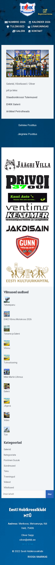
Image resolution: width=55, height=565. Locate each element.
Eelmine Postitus (27, 125)
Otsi (49, 494)
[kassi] (27, 197)
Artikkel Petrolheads (18, 111)
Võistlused (21, 84)
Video (6, 420)
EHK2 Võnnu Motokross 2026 (18, 319)
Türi (6, 434)
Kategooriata (10, 455)
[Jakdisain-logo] (27, 229)
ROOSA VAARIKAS (37, 557)
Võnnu (7, 348)
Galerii (7, 391)
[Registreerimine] (45, 11)
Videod (7, 482)
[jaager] (27, 164)
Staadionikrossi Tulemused (21, 97)
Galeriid (10, 84)
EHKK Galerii (13, 104)
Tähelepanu (9, 305)
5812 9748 (27, 544)
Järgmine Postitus (27, 134)
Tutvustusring (10, 362)
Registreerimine (45, 14)
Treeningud (9, 476)
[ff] (27, 211)
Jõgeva (7, 405)
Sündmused (9, 465)
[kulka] (27, 272)
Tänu (6, 471)
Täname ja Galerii (12, 333)
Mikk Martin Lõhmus (13, 377)
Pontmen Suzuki (12, 460)
